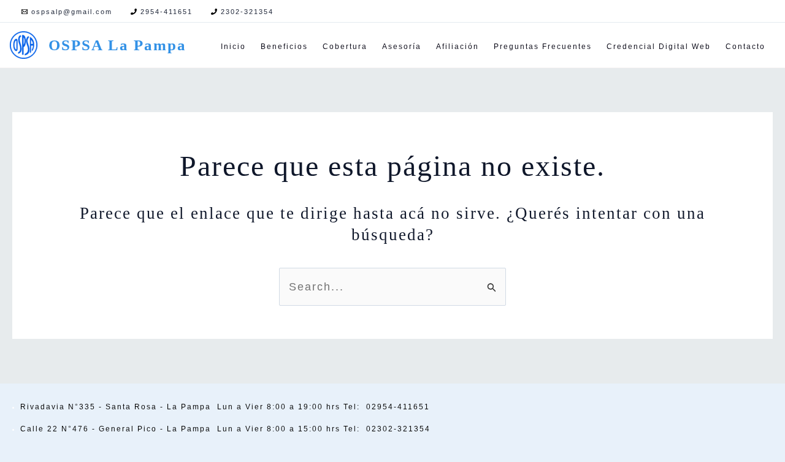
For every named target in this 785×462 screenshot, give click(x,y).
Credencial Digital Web (659, 46)
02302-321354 (398, 429)
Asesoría (401, 46)
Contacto (745, 46)
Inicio (233, 46)
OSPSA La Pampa (117, 45)
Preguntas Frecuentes (543, 46)
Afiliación (457, 46)
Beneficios (284, 46)
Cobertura (345, 46)
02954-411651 (398, 407)
